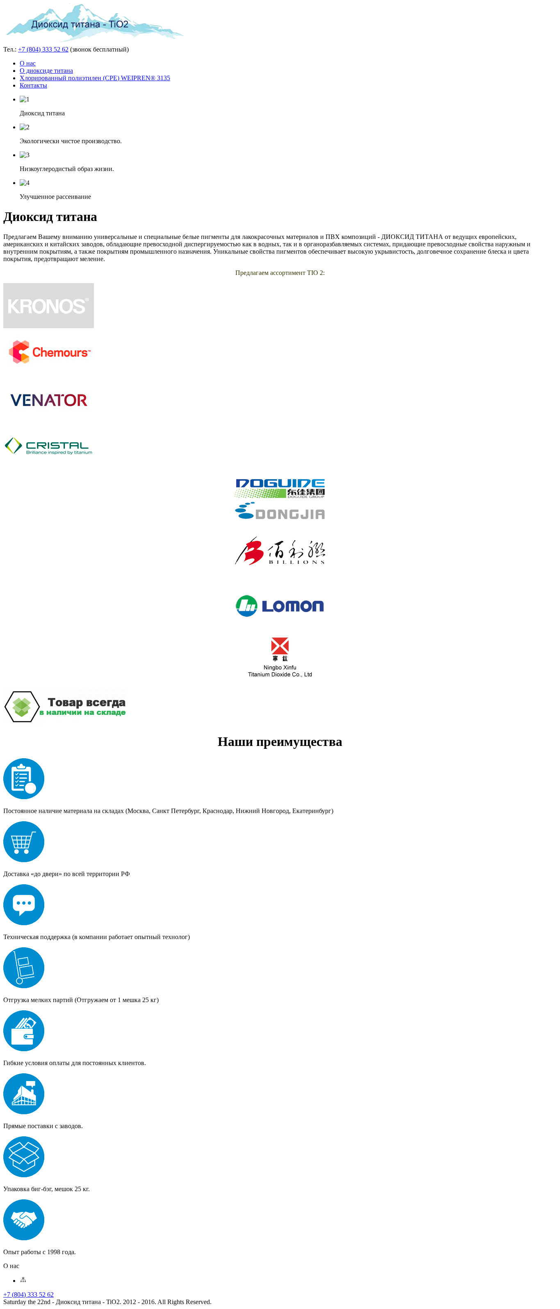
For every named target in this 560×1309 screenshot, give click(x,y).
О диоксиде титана (46, 70)
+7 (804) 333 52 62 (43, 49)
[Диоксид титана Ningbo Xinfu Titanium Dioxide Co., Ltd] (280, 678)
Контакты (33, 85)
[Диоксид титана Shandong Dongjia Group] (280, 519)
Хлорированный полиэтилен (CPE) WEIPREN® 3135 (95, 77)
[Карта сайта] (23, 1280)
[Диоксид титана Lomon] (280, 625)
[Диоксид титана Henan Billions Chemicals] (280, 572)
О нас (28, 63)
